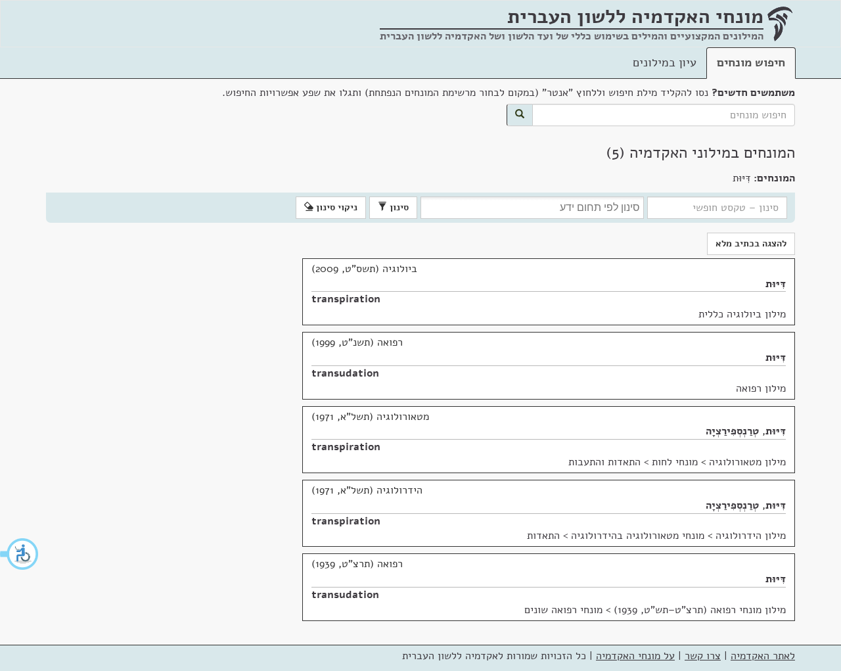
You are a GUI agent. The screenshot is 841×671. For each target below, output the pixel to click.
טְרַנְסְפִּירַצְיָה (732, 431)
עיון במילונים (664, 62)
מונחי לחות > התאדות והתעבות (633, 462)
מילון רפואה (761, 388)
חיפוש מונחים (751, 62)
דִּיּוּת (775, 284)
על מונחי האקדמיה (635, 656)
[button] (19, 554)
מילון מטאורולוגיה (747, 462)
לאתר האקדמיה (763, 656)
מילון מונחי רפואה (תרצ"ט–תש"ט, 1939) (700, 610)
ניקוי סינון (335, 207)
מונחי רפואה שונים (563, 610)
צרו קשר (703, 656)
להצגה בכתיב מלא (751, 243)
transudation (345, 373)
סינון (398, 207)
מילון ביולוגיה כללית (742, 314)
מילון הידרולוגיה (751, 535)
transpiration (345, 299)
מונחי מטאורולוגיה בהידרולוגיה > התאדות (615, 535)
